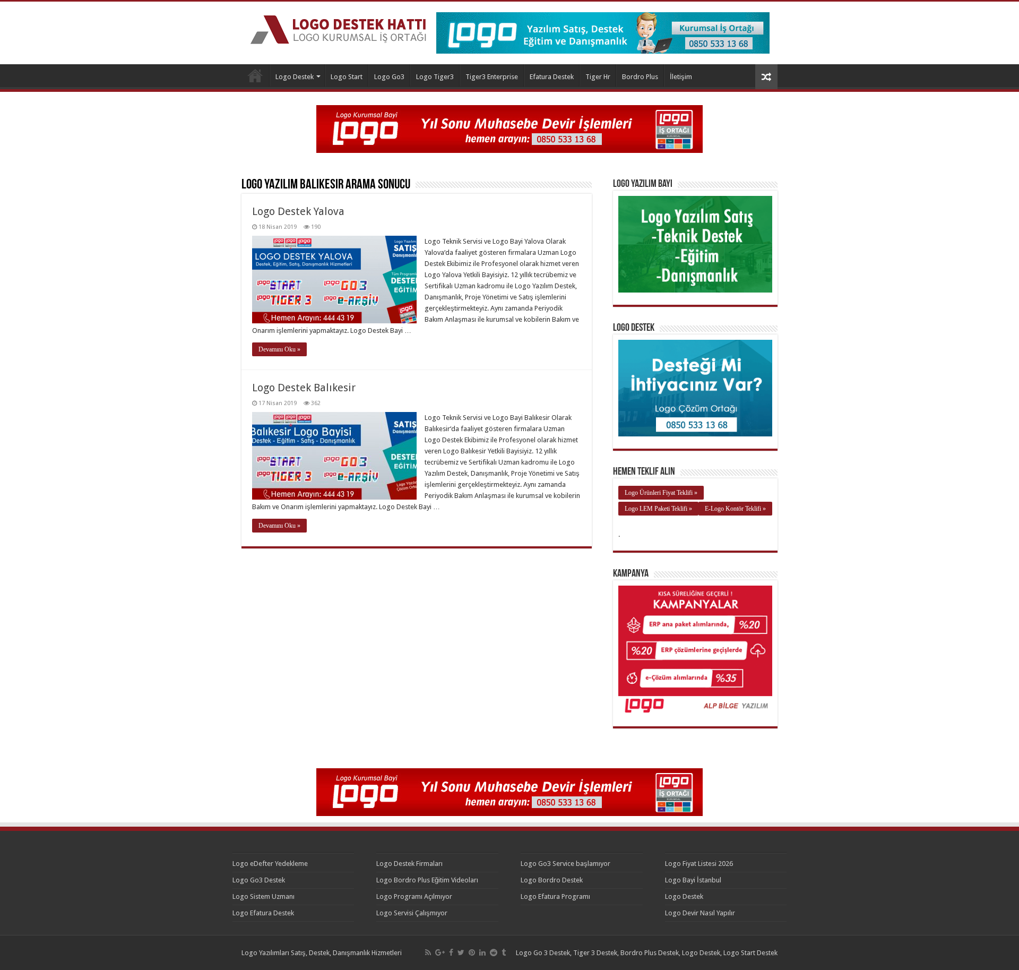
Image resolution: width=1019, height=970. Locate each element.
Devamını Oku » (279, 349)
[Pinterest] (472, 952)
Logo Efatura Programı (555, 896)
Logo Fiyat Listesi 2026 (699, 864)
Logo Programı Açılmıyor (414, 896)
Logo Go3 (389, 77)
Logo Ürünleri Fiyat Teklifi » (661, 492)
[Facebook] (451, 952)
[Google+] (440, 952)
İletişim (681, 77)
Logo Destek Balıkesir (304, 387)
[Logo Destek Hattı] (338, 27)
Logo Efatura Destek (263, 913)
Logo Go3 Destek (258, 880)
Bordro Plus (640, 77)
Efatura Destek (552, 77)
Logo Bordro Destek (552, 880)
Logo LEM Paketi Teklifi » (658, 508)
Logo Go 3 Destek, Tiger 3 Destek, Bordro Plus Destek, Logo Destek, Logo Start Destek (647, 953)
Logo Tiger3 (435, 77)
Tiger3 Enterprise (491, 77)
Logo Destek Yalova (298, 211)
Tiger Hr (597, 77)
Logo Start (346, 77)
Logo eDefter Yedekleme (270, 864)
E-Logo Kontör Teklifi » (735, 508)
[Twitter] (460, 952)
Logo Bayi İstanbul (693, 880)
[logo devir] (509, 128)
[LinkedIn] (482, 952)
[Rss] (428, 952)
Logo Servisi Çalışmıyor (411, 913)
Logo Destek (255, 75)
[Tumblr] (503, 952)
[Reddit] (493, 952)
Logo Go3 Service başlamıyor (565, 864)
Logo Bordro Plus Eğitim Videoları (427, 880)
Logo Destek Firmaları (409, 864)
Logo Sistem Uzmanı (263, 896)
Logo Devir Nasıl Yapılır (700, 913)
